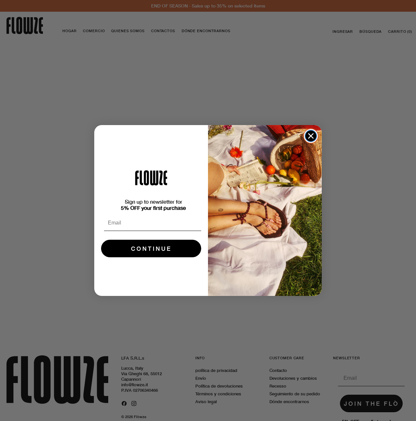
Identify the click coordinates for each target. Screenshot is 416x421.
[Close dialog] (311, 136)
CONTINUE (151, 248)
